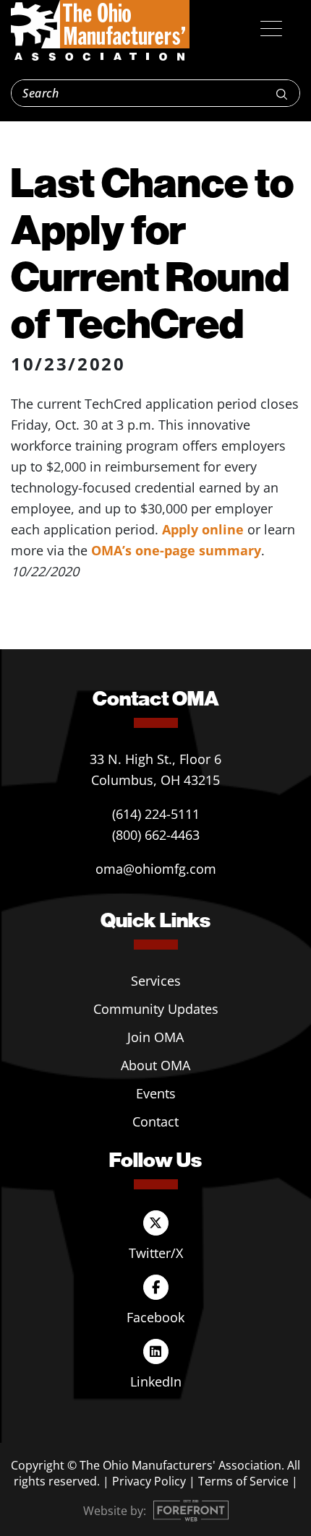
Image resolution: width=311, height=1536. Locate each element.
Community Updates (155, 1009)
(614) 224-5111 (156, 814)
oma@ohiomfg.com (155, 868)
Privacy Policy (149, 1481)
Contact (155, 1121)
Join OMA (155, 1037)
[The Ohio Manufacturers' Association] (100, 31)
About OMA (155, 1065)
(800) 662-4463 (156, 834)
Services (156, 980)
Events (156, 1093)
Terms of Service (243, 1481)
